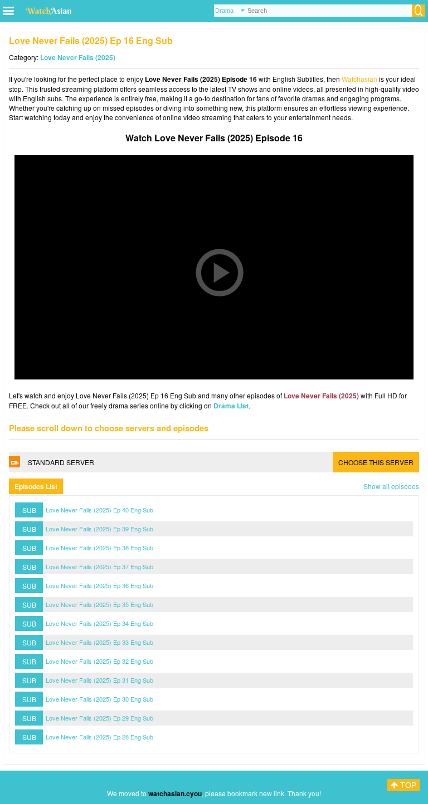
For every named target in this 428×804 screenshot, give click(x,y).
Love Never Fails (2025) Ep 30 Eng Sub (99, 698)
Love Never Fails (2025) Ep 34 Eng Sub (99, 623)
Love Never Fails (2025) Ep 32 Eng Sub (99, 661)
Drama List (231, 406)
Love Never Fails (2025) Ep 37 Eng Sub (99, 566)
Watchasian (359, 78)
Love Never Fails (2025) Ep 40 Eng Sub (99, 509)
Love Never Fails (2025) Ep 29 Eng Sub (99, 717)
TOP (407, 785)
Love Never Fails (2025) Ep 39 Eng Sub (99, 528)
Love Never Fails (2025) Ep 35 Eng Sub (99, 604)
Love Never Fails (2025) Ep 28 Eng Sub (99, 736)
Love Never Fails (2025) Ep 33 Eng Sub (99, 642)
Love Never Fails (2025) (77, 57)
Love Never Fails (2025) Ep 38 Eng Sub (99, 547)
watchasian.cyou (175, 793)
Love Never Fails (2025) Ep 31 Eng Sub (99, 679)
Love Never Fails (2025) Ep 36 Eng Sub (99, 585)
